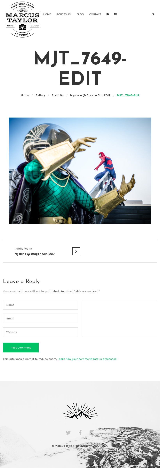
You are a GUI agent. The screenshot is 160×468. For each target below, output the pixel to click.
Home (47, 14)
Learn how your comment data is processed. (87, 359)
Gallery (40, 95)
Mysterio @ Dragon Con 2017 (90, 95)
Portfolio (63, 14)
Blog (80, 14)
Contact (95, 14)
